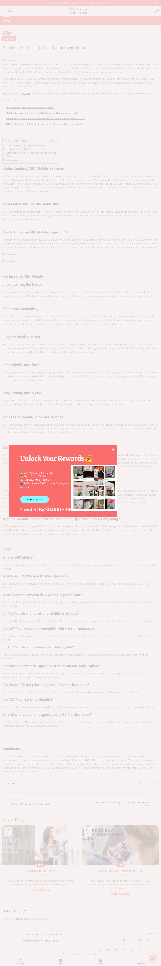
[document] (80, 483)
